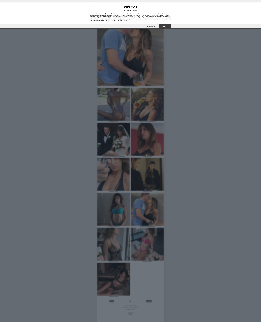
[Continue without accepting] (91, 1)
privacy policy (110, 20)
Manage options (151, 26)
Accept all (165, 26)
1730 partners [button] (98, 13)
